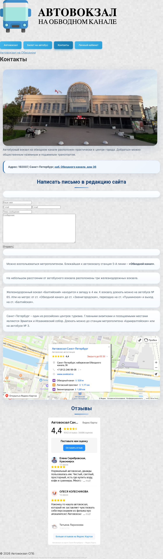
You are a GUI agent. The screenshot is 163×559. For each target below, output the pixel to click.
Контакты (63, 45)
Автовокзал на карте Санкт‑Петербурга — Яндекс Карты (74, 543)
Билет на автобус (37, 45)
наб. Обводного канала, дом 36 (75, 166)
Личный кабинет (88, 45)
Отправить (8, 247)
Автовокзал (11, 45)
